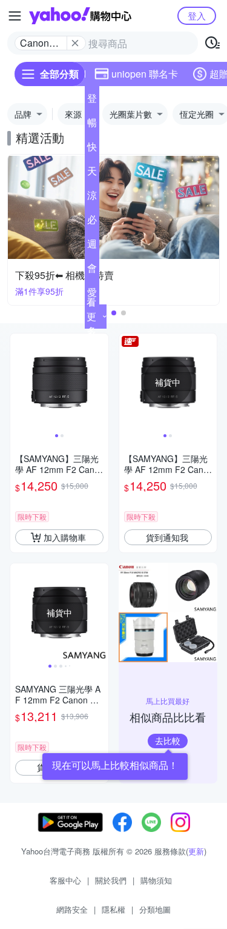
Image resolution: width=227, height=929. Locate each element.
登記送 (92, 100)
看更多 (91, 316)
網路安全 (72, 909)
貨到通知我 (167, 537)
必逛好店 (92, 222)
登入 (197, 15)
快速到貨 (92, 149)
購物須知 (156, 880)
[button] (113, 312)
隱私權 (113, 909)
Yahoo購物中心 (80, 15)
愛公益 (92, 294)
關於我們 (111, 880)
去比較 (167, 740)
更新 (196, 851)
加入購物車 (65, 537)
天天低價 (92, 173)
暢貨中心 (92, 125)
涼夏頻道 (92, 197)
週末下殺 (92, 246)
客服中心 (65, 880)
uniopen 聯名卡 (144, 74)
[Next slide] (100, 382)
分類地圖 (155, 909)
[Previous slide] (18, 382)
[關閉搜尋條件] (75, 43)
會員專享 (92, 270)
